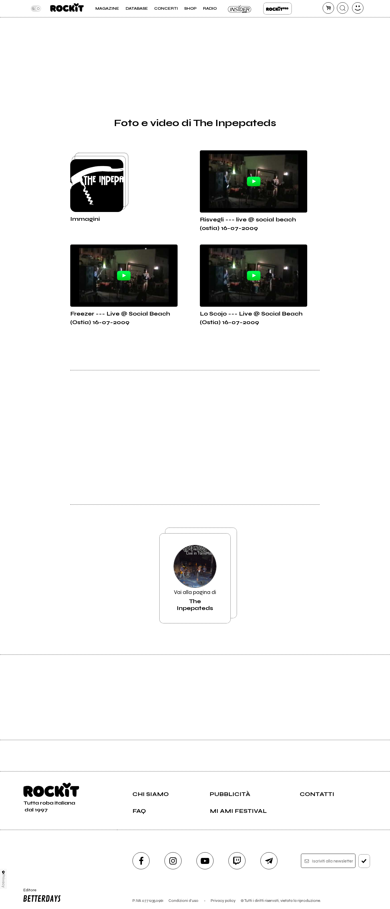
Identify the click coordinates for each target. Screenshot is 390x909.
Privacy (3, 881)
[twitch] (237, 860)
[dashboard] (357, 8)
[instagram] (173, 860)
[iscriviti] (364, 861)
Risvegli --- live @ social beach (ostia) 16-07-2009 (248, 224)
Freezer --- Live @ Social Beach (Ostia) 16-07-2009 (120, 318)
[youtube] (205, 860)
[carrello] (328, 8)
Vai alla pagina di (195, 600)
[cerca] (342, 8)
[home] (67, 8)
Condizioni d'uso (183, 900)
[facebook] (141, 860)
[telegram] (269, 860)
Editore (27, 892)
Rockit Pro (277, 9)
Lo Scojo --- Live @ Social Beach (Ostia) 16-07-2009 (251, 318)
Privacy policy (223, 900)
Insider (240, 8)
